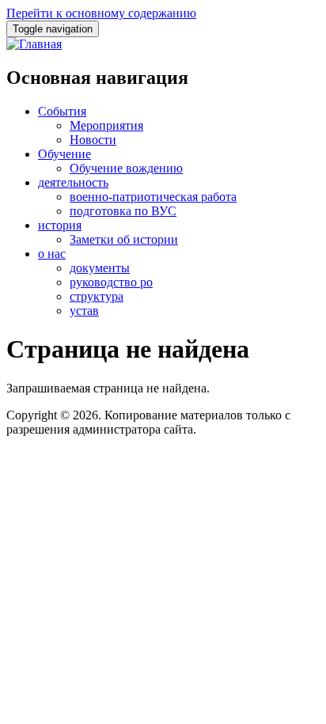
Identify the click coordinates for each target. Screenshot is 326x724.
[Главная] (34, 44)
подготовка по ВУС (123, 211)
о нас (52, 253)
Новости (93, 139)
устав (84, 310)
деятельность (73, 182)
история (60, 225)
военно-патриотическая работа (153, 196)
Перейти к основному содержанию (101, 13)
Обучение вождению (126, 168)
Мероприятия (106, 125)
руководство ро (111, 282)
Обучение (64, 154)
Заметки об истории (124, 239)
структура (96, 296)
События (62, 111)
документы (100, 268)
